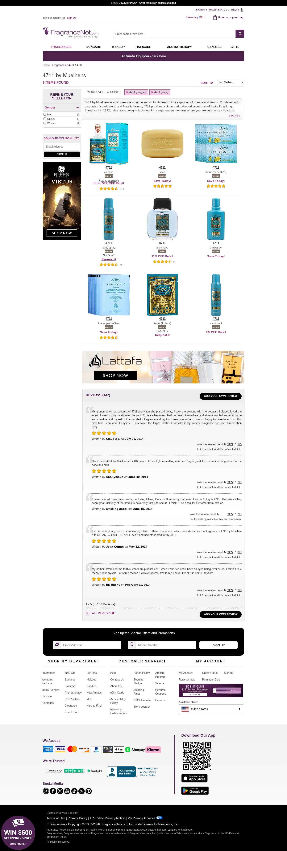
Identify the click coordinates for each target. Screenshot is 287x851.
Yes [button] (230, 444)
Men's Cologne (50, 689)
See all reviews (98, 613)
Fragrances (61, 47)
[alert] (196, 17)
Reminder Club (211, 679)
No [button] (240, 444)
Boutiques (48, 702)
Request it (108, 259)
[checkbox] (62, 115)
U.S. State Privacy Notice (107, 818)
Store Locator (141, 706)
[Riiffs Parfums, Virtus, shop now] (62, 203)
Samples (70, 679)
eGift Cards (117, 692)
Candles (91, 686)
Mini (89, 699)
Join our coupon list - (59, 17)
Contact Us (117, 679)
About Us (116, 686)
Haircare (143, 47)
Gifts (234, 47)
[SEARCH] (240, 34)
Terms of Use (56, 818)
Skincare (93, 47)
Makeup (118, 47)
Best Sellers (72, 699)
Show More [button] (234, 115)
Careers (160, 700)
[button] (109, 146)
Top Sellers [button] (226, 82)
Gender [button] (50, 107)
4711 (71, 65)
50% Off (70, 672)
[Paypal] (96, 749)
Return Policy (141, 672)
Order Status (218, 9)
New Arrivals (94, 692)
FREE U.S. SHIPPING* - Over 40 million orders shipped (143, 2)
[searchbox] (174, 34)
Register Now (187, 679)
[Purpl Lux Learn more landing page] (211, 692)
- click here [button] (143, 56)
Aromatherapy (73, 692)
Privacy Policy (77, 818)
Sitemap (160, 683)
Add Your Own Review (220, 396)
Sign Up (62, 154)
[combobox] (178, 34)
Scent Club (71, 712)
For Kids (92, 672)
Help (234, 9)
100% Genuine (142, 700)
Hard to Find (94, 705)
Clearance (71, 705)
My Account (186, 672)
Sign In (200, 9)
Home (46, 65)
